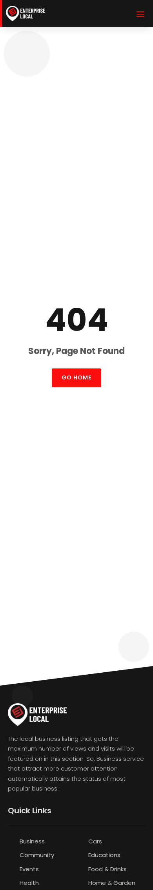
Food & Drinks (107, 869)
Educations (104, 855)
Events (29, 869)
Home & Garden (111, 883)
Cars (95, 841)
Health (29, 883)
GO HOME (76, 377)
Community (37, 855)
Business (32, 841)
